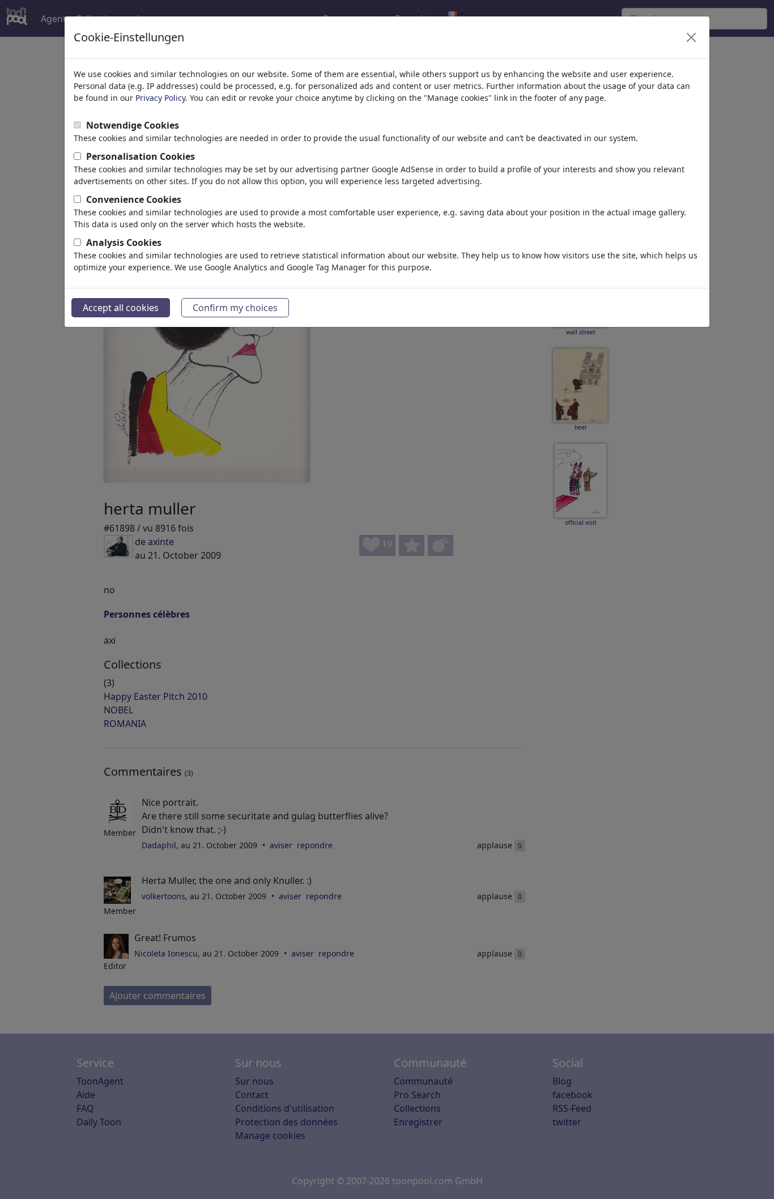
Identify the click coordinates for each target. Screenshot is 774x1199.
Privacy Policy (160, 97)
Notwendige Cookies (132, 125)
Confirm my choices (235, 307)
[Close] (691, 37)
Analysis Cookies (123, 242)
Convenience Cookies (133, 199)
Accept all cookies (121, 307)
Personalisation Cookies (140, 156)
